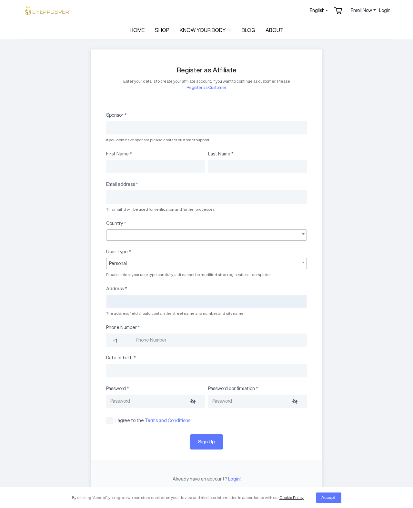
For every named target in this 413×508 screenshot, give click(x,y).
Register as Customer (206, 87)
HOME (137, 30)
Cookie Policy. (291, 497)
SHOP (162, 30)
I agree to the (153, 420)
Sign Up (206, 441)
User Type (118, 251)
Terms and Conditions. (168, 420)
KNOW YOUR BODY (203, 30)
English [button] (317, 10)
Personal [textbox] (118, 263)
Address (116, 288)
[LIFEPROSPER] (47, 10)
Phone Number (123, 327)
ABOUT (275, 30)
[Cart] (338, 10)
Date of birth (121, 357)
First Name (119, 154)
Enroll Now (361, 10)
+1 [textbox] (115, 340)
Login (384, 10)
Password (117, 388)
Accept (328, 497)
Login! (234, 479)
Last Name (221, 154)
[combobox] (206, 235)
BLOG (248, 30)
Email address (122, 184)
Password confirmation (233, 388)
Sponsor (116, 115)
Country (116, 223)
